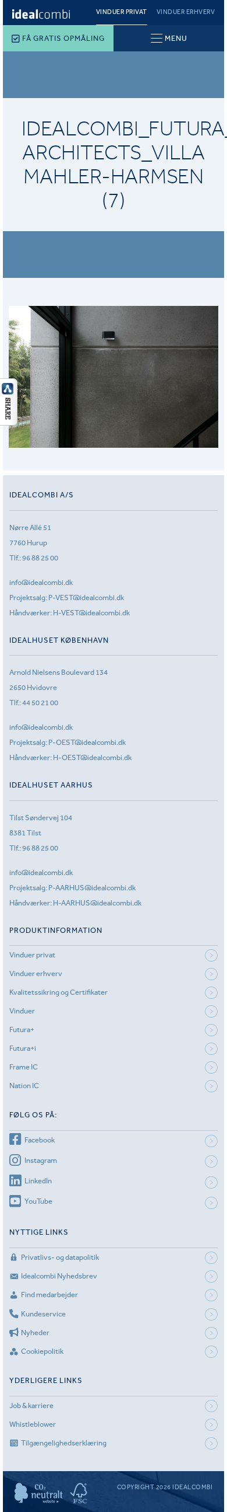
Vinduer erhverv (186, 12)
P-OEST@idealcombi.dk (87, 742)
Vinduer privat (121, 12)
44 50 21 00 (40, 702)
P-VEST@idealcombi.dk (86, 597)
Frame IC (23, 1066)
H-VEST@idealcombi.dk (91, 612)
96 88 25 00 (40, 557)
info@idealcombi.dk (41, 582)
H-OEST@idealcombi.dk (92, 757)
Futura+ (21, 1029)
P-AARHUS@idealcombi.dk (92, 887)
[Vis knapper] (8, 422)
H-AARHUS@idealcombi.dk (97, 902)
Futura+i (22, 1048)
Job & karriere (31, 1405)
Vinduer (22, 1010)
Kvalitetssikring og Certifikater (58, 992)
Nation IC (24, 1085)
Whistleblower (32, 1424)
